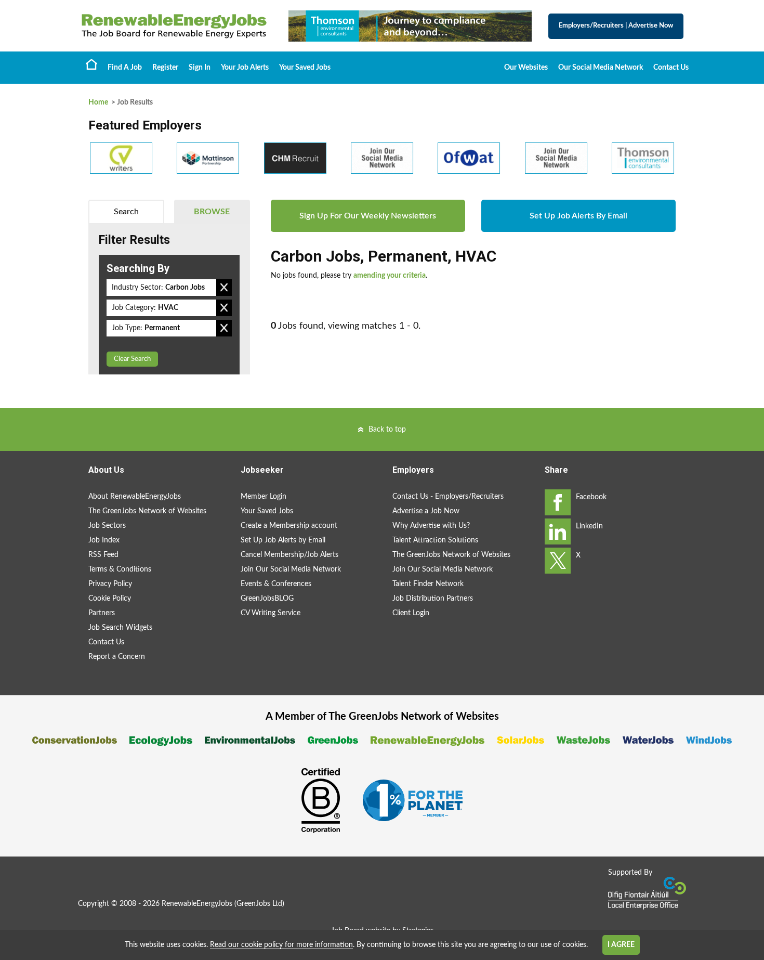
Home (91, 64)
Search (126, 211)
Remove (224, 287)
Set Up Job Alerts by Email (283, 540)
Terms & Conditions (119, 569)
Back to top (387, 429)
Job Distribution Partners (432, 598)
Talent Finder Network (428, 584)
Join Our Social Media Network (291, 569)
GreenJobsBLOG (267, 598)
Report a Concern (116, 656)
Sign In (199, 67)
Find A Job (125, 67)
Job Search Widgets (120, 627)
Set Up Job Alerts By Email (578, 216)
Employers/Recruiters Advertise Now (616, 25)
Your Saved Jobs (305, 67)
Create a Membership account (289, 525)
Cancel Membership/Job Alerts (289, 555)
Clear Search (132, 359)
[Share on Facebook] (558, 502)
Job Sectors (107, 525)
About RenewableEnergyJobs (134, 496)
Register (165, 67)
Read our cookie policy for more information (281, 945)
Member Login (263, 496)
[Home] (174, 26)
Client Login (410, 613)
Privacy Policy (110, 584)
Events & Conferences (276, 584)
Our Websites (526, 67)
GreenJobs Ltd (259, 903)
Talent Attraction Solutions (435, 540)
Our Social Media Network (600, 67)
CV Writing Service (270, 613)
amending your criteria (389, 275)
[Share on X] (558, 561)
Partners (101, 613)
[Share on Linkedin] (558, 531)
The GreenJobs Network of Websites (147, 511)
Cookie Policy (109, 598)
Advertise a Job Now (425, 511)
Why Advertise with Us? (431, 525)
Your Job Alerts (245, 67)
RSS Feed (103, 555)
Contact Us (671, 67)
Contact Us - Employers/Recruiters (448, 496)
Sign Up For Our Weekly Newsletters (367, 216)
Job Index (104, 540)
